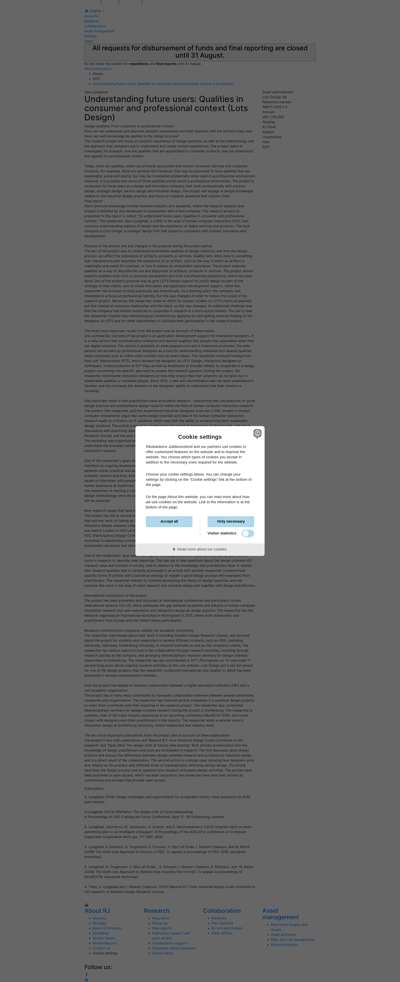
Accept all (169, 521)
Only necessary (231, 521)
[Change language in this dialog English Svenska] (257, 434)
